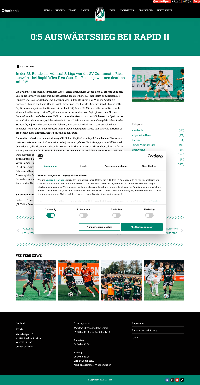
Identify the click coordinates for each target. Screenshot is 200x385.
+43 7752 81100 (24, 342)
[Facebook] (167, 380)
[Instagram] (172, 380)
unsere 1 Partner (55, 180)
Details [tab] (83, 166)
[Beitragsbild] (36, 280)
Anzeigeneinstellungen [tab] (116, 166)
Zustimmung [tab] (50, 166)
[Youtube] (177, 380)
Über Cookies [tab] (149, 166)
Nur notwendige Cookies (99, 227)
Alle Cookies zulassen (142, 227)
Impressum (138, 323)
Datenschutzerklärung (144, 330)
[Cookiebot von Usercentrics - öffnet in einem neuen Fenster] (150, 156)
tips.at (135, 337)
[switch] (83, 215)
